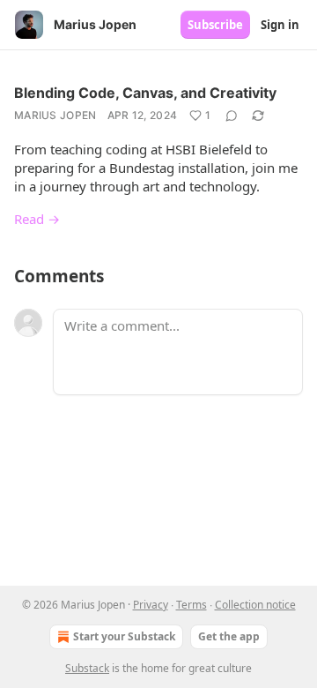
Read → (37, 219)
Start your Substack (124, 636)
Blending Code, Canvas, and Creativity (145, 92)
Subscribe (215, 25)
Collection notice (255, 604)
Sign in (280, 25)
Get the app (229, 636)
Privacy (150, 604)
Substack (87, 668)
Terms (191, 604)
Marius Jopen (55, 115)
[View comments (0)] (231, 115)
